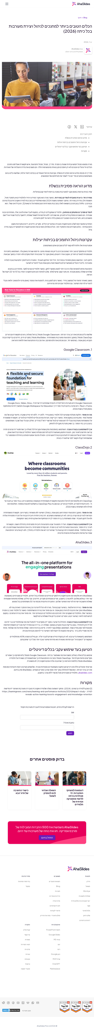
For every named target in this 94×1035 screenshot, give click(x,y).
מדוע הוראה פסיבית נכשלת (76, 138)
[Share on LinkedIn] (82, 127)
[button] (6, 4)
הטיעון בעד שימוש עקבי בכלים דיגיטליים (71, 146)
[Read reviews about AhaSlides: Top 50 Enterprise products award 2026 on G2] (87, 1006)
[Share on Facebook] (69, 127)
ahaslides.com (85, 672)
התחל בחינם (47, 837)
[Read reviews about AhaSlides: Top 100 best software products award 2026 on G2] (76, 1006)
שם (72, 712)
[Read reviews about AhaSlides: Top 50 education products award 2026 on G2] (65, 1006)
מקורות (84, 151)
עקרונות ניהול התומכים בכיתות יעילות (72, 142)
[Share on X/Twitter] (76, 127)
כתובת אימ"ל (69, 722)
